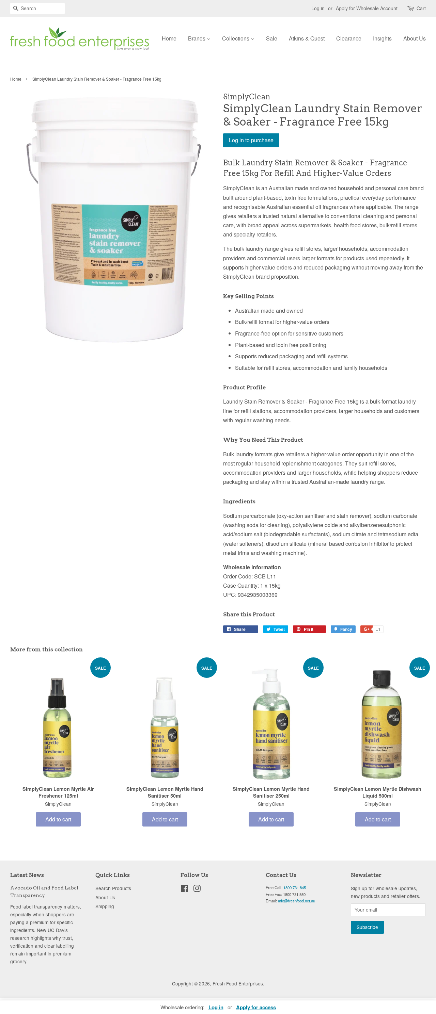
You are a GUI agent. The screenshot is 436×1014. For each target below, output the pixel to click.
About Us (414, 38)
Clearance (348, 38)
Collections (236, 38)
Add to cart (58, 819)
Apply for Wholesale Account (367, 8)
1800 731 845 (294, 887)
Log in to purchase (251, 140)
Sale (271, 38)
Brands (197, 38)
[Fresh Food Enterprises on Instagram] (197, 889)
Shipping (104, 906)
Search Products (113, 888)
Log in (318, 8)
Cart (421, 8)
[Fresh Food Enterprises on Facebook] (184, 889)
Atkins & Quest (307, 38)
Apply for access (256, 1007)
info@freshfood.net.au (296, 900)
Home (169, 38)
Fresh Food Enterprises (238, 983)
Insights (382, 38)
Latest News (27, 875)
